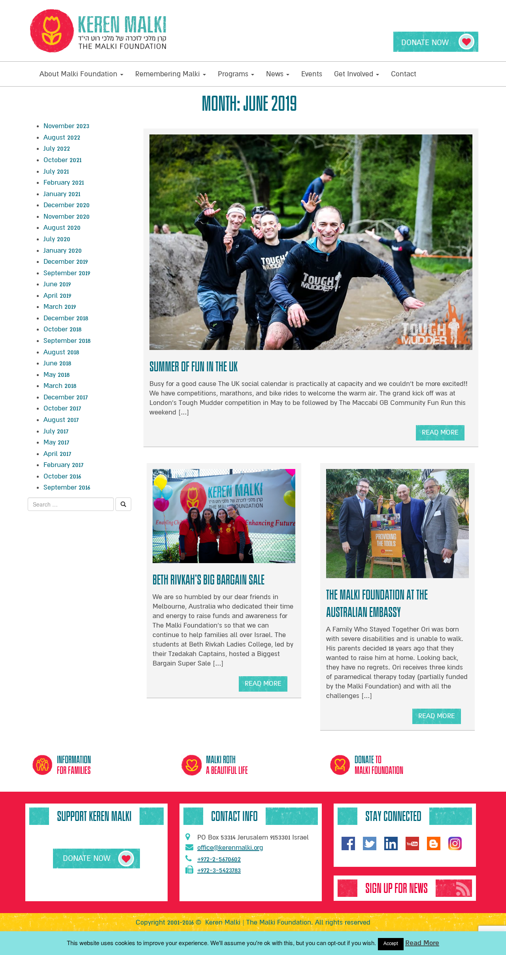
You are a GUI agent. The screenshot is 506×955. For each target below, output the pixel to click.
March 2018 (59, 386)
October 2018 (62, 329)
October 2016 (62, 476)
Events (311, 74)
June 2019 (57, 284)
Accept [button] (390, 944)
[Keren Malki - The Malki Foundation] (99, 30)
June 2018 (57, 363)
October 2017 (62, 408)
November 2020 (66, 216)
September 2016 (66, 487)
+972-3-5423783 (219, 870)
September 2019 (66, 273)
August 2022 (61, 137)
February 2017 (63, 465)
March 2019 (59, 307)
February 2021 (63, 182)
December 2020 (66, 205)
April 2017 (57, 454)
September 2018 (67, 341)
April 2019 (57, 295)
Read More (422, 942)
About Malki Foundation (79, 74)
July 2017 (55, 431)
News (275, 74)
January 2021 (61, 194)
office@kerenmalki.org (230, 847)
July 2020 (56, 239)
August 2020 (62, 227)
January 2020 (62, 250)
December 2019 (65, 261)
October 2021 (62, 160)
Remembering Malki (168, 74)
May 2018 (56, 375)
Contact (403, 74)
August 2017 (61, 420)
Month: (249, 104)
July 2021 (56, 171)
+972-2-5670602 (219, 859)
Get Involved (354, 74)
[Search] (123, 504)
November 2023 (66, 126)
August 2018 (61, 352)
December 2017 (65, 397)
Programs (234, 74)
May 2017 (56, 442)
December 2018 (65, 318)
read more (440, 434)
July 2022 (56, 148)
